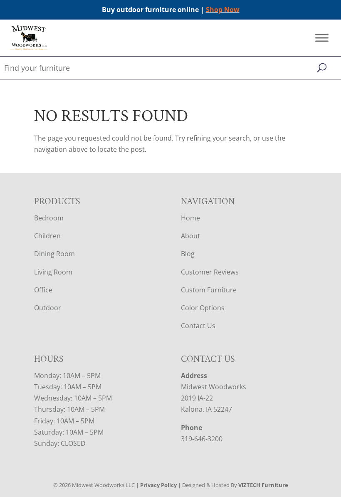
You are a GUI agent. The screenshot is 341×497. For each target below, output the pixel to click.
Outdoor (47, 307)
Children (47, 235)
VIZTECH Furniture (263, 485)
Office (43, 289)
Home (190, 218)
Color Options (203, 307)
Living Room (53, 272)
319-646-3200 (201, 438)
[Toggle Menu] (322, 38)
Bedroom (49, 218)
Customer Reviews (210, 272)
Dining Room (54, 253)
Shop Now (223, 9)
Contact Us (198, 325)
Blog (188, 253)
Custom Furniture (209, 289)
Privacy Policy (158, 485)
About (190, 235)
